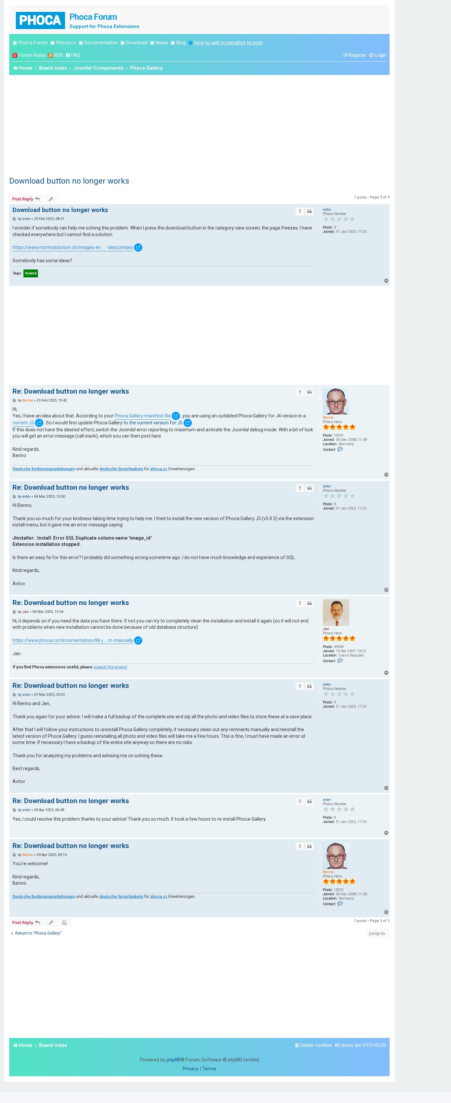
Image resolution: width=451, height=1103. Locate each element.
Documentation (101, 43)
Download (137, 43)
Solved (31, 273)
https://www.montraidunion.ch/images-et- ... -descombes (73, 247)
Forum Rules (32, 55)
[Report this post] (299, 211)
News (162, 43)
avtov (327, 209)
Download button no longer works (69, 181)
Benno (328, 417)
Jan (326, 629)
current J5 (23, 422)
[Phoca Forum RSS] (50, 55)
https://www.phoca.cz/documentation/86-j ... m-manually (73, 640)
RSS (58, 55)
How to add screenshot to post (228, 43)
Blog (181, 43)
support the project (110, 667)
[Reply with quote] (309, 211)
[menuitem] (72, 55)
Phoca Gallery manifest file (143, 415)
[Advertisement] (199, 124)
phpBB (174, 1060)
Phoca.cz (66, 43)
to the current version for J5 (153, 422)
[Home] (41, 20)
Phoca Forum (33, 43)
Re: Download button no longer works (71, 391)
